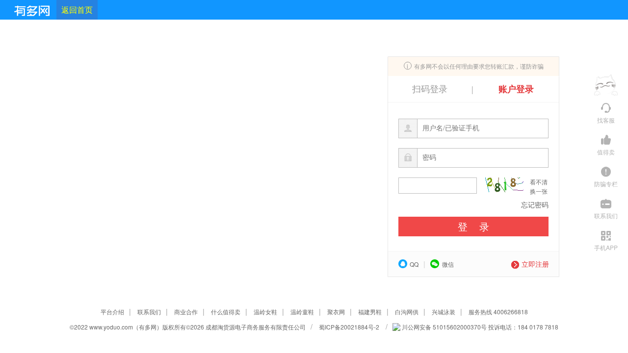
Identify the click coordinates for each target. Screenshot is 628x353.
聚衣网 (336, 311)
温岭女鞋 (265, 311)
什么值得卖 (225, 311)
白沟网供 (407, 311)
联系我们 (149, 311)
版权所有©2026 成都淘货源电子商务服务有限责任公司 (234, 327)
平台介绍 (112, 311)
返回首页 (77, 9)
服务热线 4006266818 (498, 311)
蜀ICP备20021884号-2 (350, 327)
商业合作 (186, 311)
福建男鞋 (370, 311)
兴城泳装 (443, 311)
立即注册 (535, 264)
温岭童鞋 (302, 311)
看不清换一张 (539, 186)
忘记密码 (535, 204)
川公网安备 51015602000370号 (443, 327)
